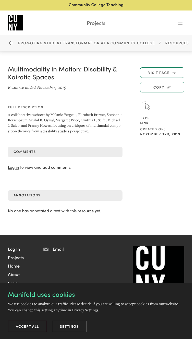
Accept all (27, 326)
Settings (69, 326)
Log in (13, 167)
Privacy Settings (85, 310)
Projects (96, 22)
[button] (14, 248)
